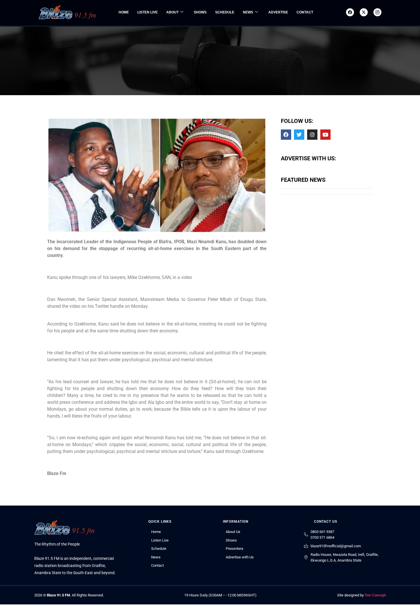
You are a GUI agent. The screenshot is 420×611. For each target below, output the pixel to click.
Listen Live (147, 12)
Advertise (278, 12)
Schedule (224, 12)
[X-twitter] (364, 12)
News (248, 12)
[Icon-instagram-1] (377, 12)
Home (124, 12)
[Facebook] (350, 12)
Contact (305, 12)
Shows (200, 12)
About (172, 12)
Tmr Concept (375, 595)
